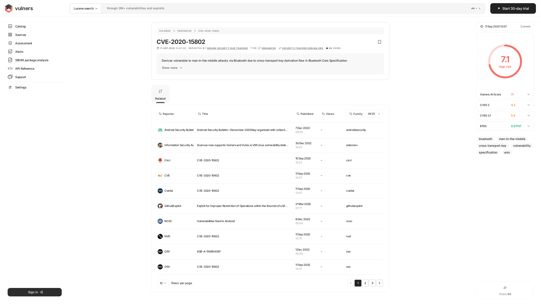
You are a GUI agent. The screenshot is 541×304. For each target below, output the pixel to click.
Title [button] (205, 113)
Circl (167, 160)
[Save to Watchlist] (379, 42)
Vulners (165, 31)
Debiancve (185, 31)
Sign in (33, 292)
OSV (167, 251)
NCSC (168, 221)
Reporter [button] (168, 113)
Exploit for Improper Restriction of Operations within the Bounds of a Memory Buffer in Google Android (261, 206)
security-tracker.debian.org (302, 48)
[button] (505, 26)
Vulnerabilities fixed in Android (216, 221)
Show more (170, 67)
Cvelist (168, 190)
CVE (167, 175)
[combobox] (271, 8)
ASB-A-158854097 (209, 251)
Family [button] (358, 113)
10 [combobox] (161, 283)
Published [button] (307, 113)
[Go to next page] (379, 283)
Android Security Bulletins (177, 130)
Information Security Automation (177, 145)
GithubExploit (172, 206)
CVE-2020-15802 (208, 160)
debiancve (269, 48)
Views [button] (330, 113)
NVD (167, 236)
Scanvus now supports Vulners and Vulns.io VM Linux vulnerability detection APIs (247, 145)
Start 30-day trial (515, 8)
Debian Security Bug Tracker (227, 48)
